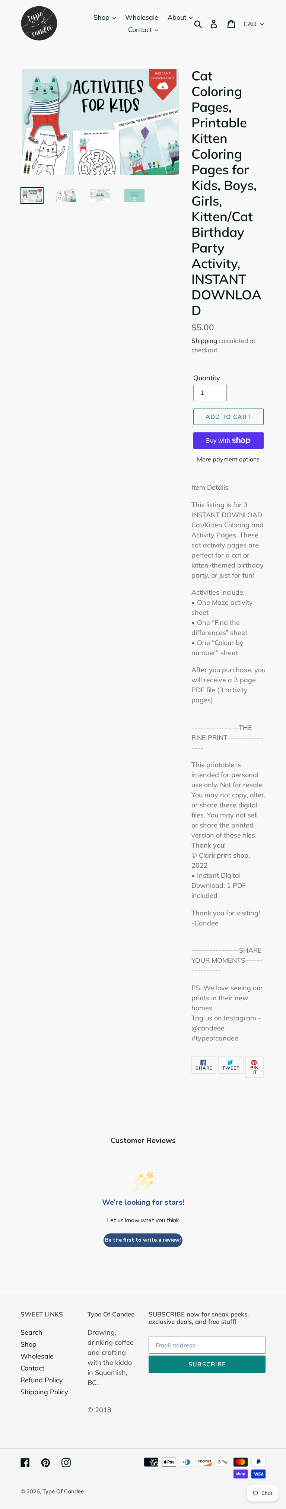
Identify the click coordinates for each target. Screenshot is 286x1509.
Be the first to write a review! (143, 1239)
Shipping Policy (44, 1392)
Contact (32, 1368)
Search (31, 1332)
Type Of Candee (63, 1491)
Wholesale (37, 1356)
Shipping (204, 340)
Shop (28, 1344)
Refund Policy (41, 1380)
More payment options (228, 459)
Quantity (206, 378)
